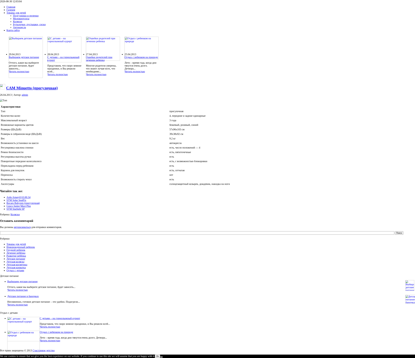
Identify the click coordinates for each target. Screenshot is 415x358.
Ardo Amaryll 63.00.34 (18, 197)
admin (25, 94)
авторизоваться (22, 227)
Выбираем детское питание (24, 57)
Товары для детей (16, 244)
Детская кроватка (16, 267)
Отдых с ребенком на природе (141, 57)
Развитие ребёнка (16, 255)
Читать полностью (19, 71)
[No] (161, 357)
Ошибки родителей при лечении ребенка (99, 59)
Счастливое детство (44, 350)
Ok (157, 356)
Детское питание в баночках (23, 296)
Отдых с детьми (15, 270)
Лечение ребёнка (15, 253)
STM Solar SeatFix (16, 200)
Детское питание (15, 258)
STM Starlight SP (15, 209)
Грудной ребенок (15, 250)
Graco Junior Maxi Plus (18, 206)
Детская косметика (16, 264)
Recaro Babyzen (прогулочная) (23, 203)
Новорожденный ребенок (20, 247)
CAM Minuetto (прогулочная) (32, 88)
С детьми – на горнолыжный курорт (60, 318)
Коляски (15, 214)
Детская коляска (15, 261)
